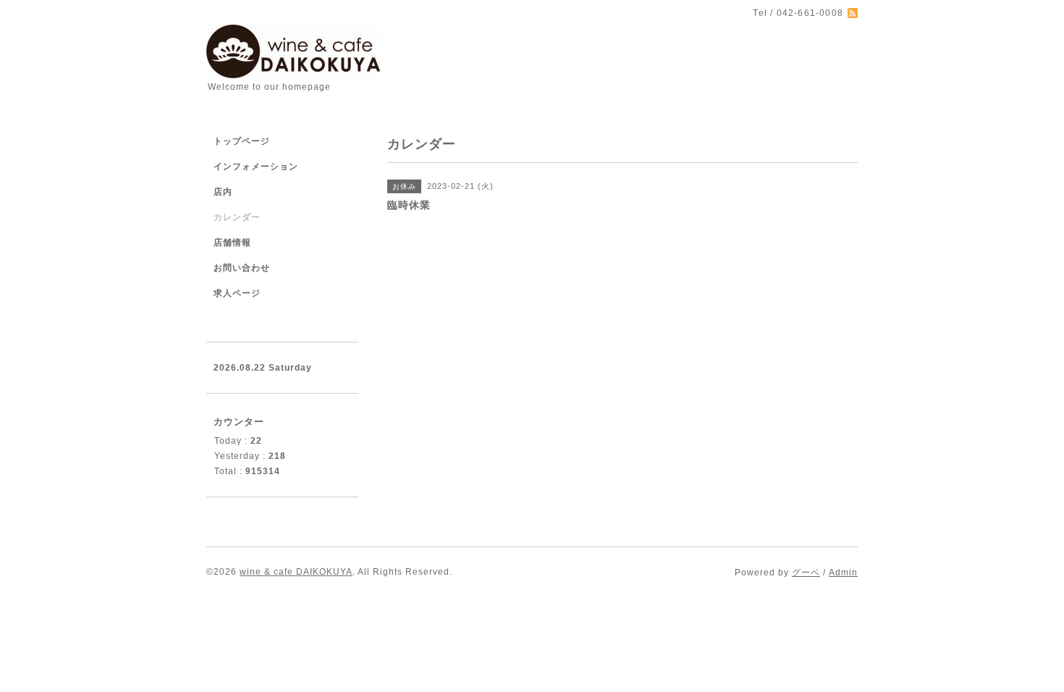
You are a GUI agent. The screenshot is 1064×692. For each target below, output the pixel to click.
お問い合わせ (242, 268)
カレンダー (237, 217)
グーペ (806, 572)
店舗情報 (232, 242)
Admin (843, 572)
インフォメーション (256, 166)
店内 (223, 192)
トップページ (242, 141)
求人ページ (237, 293)
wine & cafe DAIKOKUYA (296, 572)
